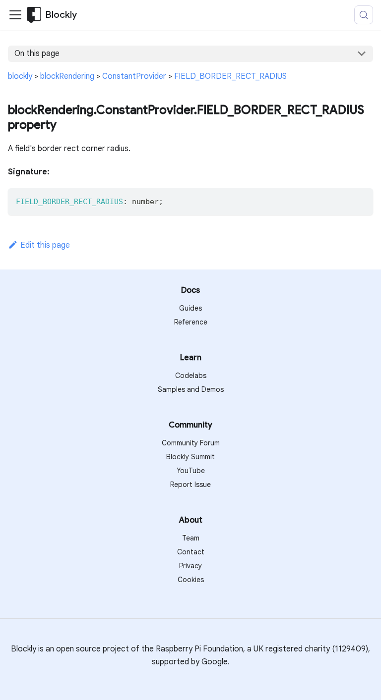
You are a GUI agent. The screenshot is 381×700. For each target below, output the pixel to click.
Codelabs (190, 375)
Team (190, 538)
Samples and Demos (191, 389)
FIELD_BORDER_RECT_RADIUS (230, 76)
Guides (190, 308)
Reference (190, 322)
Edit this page (45, 245)
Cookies (191, 579)
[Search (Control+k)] (363, 14)
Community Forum (191, 442)
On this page (37, 53)
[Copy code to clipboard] (361, 200)
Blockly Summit (190, 456)
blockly (20, 76)
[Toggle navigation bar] (15, 14)
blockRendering (67, 76)
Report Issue (190, 484)
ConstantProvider (134, 76)
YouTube (191, 470)
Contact (190, 551)
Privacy (190, 565)
